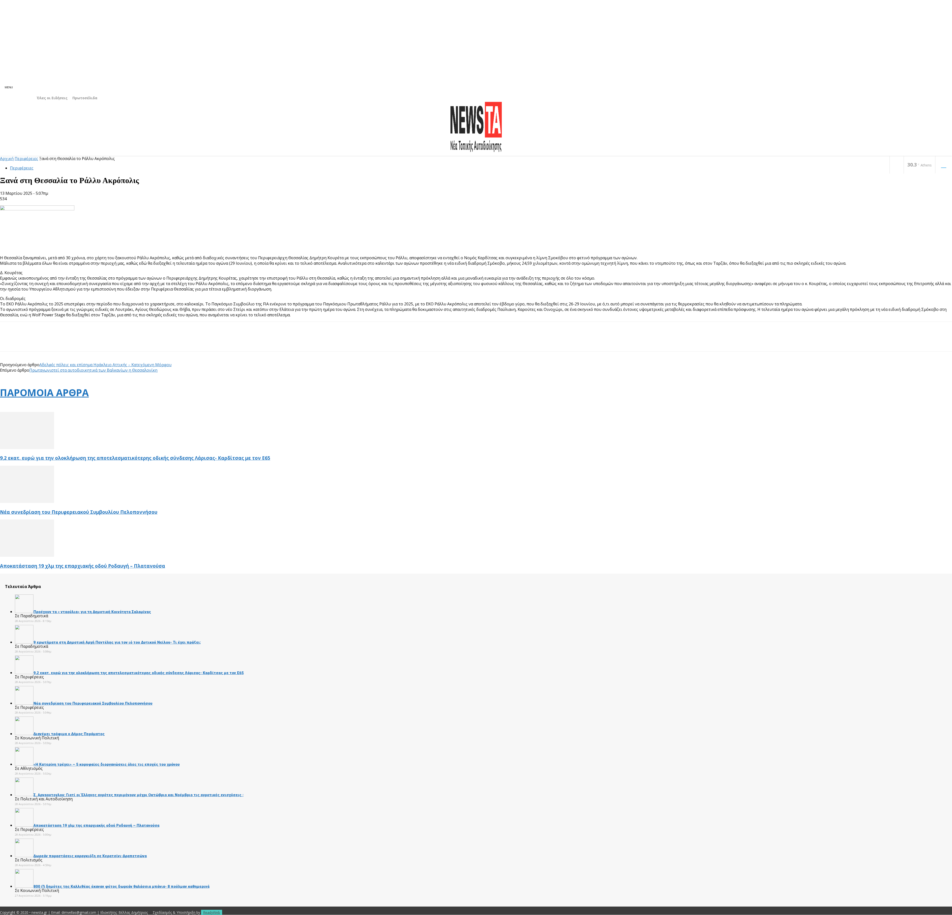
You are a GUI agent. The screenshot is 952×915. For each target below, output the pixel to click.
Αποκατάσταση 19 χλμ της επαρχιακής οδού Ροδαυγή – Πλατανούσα (82, 566)
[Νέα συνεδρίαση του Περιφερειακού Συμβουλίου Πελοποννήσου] (27, 501)
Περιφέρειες (26, 158)
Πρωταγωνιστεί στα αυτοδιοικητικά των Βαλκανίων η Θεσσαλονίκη (93, 370)
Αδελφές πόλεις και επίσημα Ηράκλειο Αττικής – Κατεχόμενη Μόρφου (105, 364)
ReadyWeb (211, 912)
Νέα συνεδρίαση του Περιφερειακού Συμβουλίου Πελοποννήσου (78, 512)
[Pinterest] (44, 341)
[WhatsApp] (62, 341)
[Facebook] (896, 165)
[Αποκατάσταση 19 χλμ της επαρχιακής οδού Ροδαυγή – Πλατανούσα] (27, 555)
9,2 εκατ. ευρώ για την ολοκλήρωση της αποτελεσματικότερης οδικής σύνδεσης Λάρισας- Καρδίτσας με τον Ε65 (135, 458)
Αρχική (7, 158)
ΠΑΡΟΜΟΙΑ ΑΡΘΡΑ (44, 392)
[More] (79, 341)
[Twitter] (26, 341)
